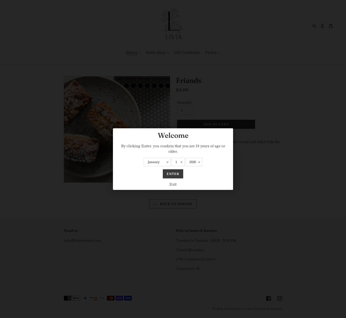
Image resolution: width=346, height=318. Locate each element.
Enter (173, 174)
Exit (173, 184)
